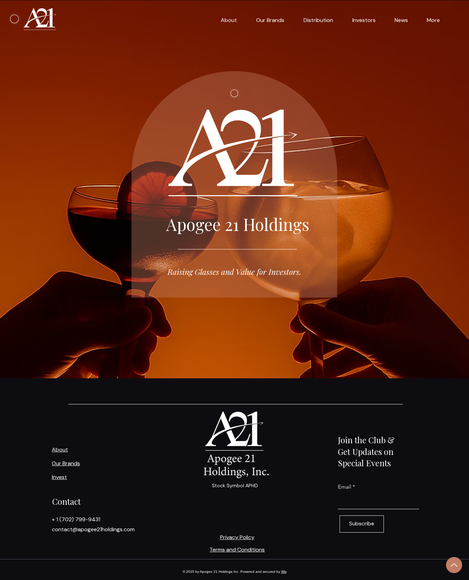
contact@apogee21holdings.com (93, 529)
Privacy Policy (237, 537)
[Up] (454, 565)
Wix (284, 571)
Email (344, 487)
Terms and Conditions (237, 549)
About (60, 449)
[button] (224, 20)
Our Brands (66, 463)
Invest (59, 477)
